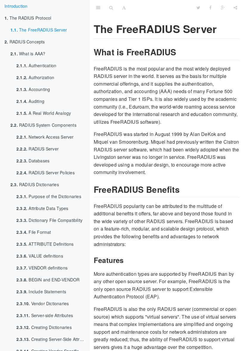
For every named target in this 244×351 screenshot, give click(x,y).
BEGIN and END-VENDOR (47, 280)
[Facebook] (210, 7)
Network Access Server (45, 137)
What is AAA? (27, 54)
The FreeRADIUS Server (38, 30)
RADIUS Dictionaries (34, 184)
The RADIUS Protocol (27, 18)
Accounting (33, 89)
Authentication (36, 65)
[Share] (235, 7)
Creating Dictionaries (44, 327)
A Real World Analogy (43, 113)
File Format (33, 232)
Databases (32, 161)
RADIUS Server (37, 149)
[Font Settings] (124, 7)
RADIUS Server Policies (45, 172)
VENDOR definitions (42, 268)
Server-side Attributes (44, 315)
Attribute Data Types (42, 208)
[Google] (222, 7)
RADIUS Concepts (24, 42)
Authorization (35, 77)
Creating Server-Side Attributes (52, 339)
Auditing (30, 101)
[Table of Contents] (98, 7)
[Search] (111, 7)
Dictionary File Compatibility (49, 220)
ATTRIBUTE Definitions (45, 244)
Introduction (15, 6)
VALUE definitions (39, 256)
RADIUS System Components (43, 125)
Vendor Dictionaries (42, 303)
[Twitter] (198, 7)
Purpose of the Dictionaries (48, 196)
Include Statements (41, 291)
